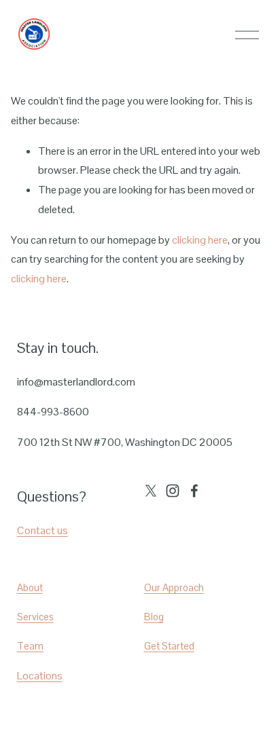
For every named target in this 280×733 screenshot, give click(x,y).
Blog (154, 616)
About (30, 587)
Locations (40, 676)
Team (30, 645)
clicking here (200, 240)
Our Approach (174, 587)
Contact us (42, 530)
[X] (151, 490)
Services (35, 616)
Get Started (169, 645)
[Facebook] (194, 490)
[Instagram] (172, 490)
